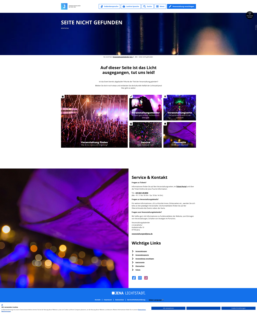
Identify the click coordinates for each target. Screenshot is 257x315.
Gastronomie (139, 262)
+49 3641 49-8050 (141, 193)
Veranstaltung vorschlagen (144, 259)
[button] (109, 6)
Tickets (137, 270)
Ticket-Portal (181, 186)
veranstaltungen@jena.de (142, 234)
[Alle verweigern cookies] (203, 308)
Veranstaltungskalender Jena (123, 57)
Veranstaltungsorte (142, 255)
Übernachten (139, 266)
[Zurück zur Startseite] (70, 6)
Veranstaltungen (141, 251)
